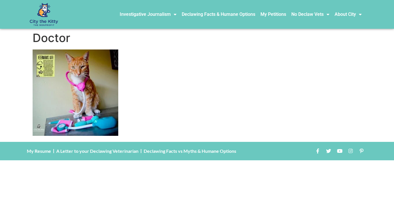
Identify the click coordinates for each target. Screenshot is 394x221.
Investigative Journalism (145, 14)
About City (345, 14)
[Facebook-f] (317, 151)
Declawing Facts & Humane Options (218, 14)
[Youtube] (339, 151)
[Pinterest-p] (361, 151)
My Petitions (273, 14)
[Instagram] (350, 151)
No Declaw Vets (307, 14)
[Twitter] (328, 151)
